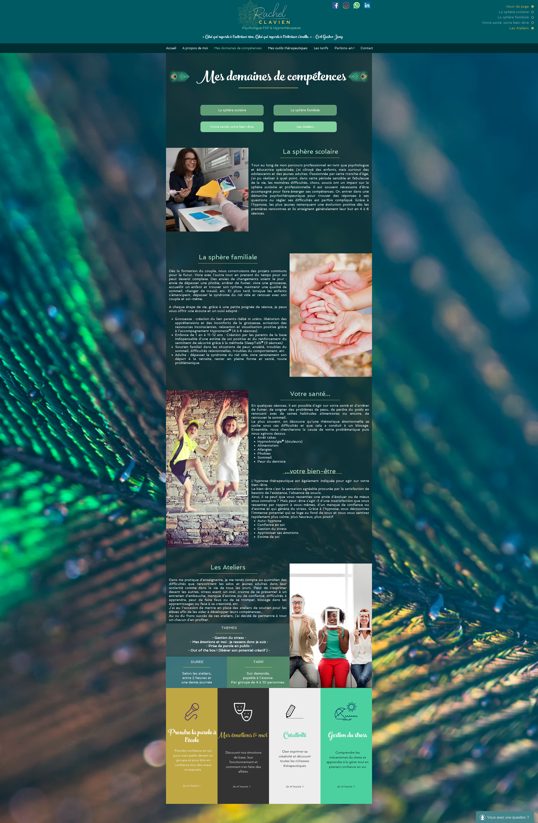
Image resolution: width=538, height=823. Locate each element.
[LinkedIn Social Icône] (367, 5)
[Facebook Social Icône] (335, 5)
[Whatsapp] (356, 5)
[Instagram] (346, 5)
